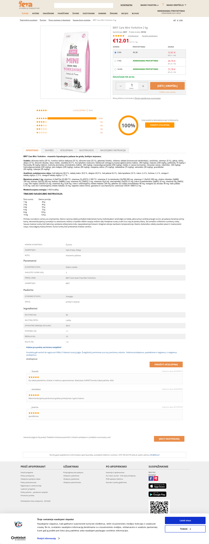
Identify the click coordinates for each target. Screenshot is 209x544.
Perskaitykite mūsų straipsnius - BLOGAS (35, 501)
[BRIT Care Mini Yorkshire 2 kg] (75, 62)
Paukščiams (63, 13)
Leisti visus (185, 520)
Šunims (25, 13)
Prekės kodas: (135, 32)
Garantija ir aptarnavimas (115, 472)
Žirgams (114, 13)
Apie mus (152, 472)
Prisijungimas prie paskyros (73, 472)
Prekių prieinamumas (28, 482)
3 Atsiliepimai (133, 36)
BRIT (125, 32)
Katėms (35, 13)
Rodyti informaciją (46, 538)
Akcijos (124, 13)
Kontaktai (126, 5)
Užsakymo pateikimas (71, 479)
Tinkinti (183, 529)
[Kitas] (185, 20)
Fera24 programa (27, 472)
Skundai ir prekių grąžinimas (116, 482)
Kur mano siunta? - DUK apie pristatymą (120, 476)
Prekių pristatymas (27, 476)
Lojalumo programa (28, 489)
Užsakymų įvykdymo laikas (30, 479)
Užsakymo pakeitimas (71, 476)
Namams (102, 13)
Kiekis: (131, 88)
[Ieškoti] (111, 5)
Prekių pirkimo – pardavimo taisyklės (34, 492)
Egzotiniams (89, 13)
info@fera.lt (155, 455)
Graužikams (48, 13)
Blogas (135, 13)
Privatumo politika (27, 495)
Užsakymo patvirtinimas (72, 482)
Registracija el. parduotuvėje (31, 486)
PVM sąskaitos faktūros (114, 479)
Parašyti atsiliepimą (150, 36)
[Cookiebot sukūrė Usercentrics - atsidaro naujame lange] (18, 538)
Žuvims (76, 13)
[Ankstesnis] (170, 20)
